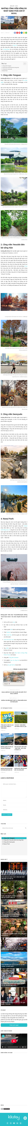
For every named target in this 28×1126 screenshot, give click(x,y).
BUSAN (2, 981)
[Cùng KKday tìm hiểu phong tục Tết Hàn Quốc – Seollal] (14, 996)
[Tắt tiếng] (23, 1047)
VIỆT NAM (13, 874)
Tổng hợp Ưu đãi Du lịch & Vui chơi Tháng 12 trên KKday (7, 726)
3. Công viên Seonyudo (7, 69)
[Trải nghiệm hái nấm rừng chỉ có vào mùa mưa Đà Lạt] (14, 928)
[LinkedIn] (17, 1123)
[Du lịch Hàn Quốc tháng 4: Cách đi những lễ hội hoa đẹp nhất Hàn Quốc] (14, 944)
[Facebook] (7, 1123)
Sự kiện (11, 1000)
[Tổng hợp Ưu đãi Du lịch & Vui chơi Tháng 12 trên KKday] (7, 717)
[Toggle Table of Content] (24, 63)
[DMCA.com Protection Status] (5, 1109)
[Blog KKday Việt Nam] (14, 1117)
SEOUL (16, 5)
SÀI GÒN (8, 893)
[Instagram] (10, 1123)
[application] (14, 1041)
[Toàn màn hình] (25, 1047)
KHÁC (9, 931)
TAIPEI (15, 912)
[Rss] (20, 1123)
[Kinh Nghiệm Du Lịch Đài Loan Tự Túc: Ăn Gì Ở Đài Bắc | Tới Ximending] (14, 909)
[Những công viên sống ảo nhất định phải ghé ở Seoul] (14, 22)
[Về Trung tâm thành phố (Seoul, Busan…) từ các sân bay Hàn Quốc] (14, 978)
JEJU (7, 946)
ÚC (2, 962)
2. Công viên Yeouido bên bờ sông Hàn (10, 67)
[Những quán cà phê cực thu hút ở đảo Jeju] (7, 739)
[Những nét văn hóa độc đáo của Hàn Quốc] (20, 760)
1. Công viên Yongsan (6, 65)
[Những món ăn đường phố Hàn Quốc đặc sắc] (7, 760)
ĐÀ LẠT (5, 931)
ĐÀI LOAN (11, 912)
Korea (15, 946)
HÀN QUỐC (12, 5)
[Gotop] (25, 1118)
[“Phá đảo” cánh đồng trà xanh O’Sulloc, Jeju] (20, 717)
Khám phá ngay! (14, 1025)
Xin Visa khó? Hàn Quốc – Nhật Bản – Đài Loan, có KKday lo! (20, 748)
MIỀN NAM (3, 893)
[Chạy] (2, 1047)
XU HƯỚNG (23, 931)
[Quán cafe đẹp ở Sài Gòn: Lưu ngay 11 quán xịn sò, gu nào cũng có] (14, 890)
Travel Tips (13, 931)
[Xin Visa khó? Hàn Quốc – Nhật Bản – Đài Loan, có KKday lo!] (20, 739)
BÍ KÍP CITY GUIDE (5, 912)
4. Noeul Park (4, 70)
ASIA (2, 931)
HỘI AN (2, 874)
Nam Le (2, 32)
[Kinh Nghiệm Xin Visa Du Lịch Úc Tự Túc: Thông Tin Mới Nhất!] (14, 960)
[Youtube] (14, 1123)
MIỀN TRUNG (7, 874)
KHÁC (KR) (11, 946)
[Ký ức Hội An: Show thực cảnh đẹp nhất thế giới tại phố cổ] (14, 871)
